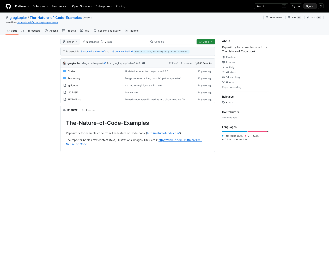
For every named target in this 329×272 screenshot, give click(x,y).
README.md (75, 99)
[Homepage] (8, 6)
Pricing (120, 6)
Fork (296, 17)
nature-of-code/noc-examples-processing (37, 22)
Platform (21, 6)
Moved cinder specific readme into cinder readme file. (155, 99)
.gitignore (73, 85)
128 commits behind (121, 51)
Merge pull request (92, 63)
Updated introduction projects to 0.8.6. (147, 71)
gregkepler (18, 18)
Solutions (39, 6)
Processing (74, 78)
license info (131, 92)
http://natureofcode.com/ (163, 133)
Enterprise (103, 6)
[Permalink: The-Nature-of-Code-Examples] (63, 123)
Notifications (276, 17)
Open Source (81, 6)
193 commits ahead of (92, 51)
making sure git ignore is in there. (143, 85)
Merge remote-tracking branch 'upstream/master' (153, 78)
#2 (104, 63)
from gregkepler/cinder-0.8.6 (123, 63)
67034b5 (173, 63)
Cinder (71, 71)
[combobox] (173, 41)
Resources (59, 6)
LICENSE (73, 92)
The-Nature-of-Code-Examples (56, 18)
